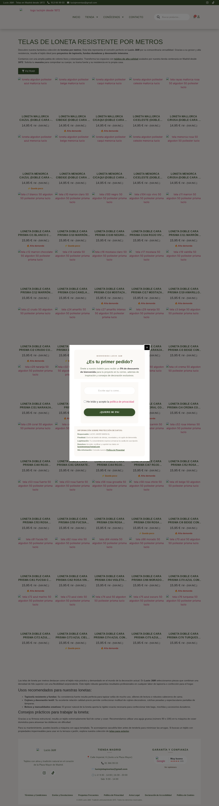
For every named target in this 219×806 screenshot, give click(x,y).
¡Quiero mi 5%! (109, 412)
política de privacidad (122, 401)
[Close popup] (147, 347)
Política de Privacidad (115, 450)
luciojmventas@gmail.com (88, 447)
